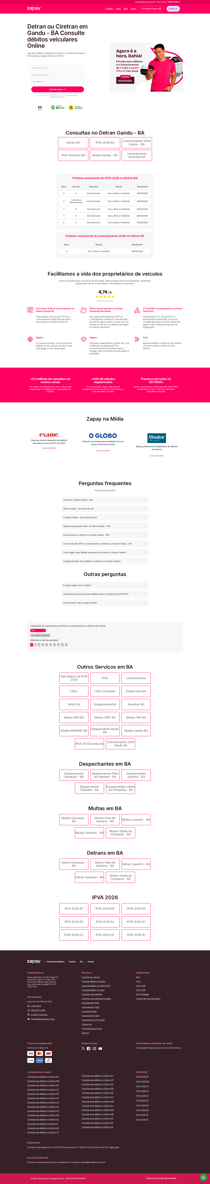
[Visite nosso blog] (83, 1049)
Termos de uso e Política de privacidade (64, 96)
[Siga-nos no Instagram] (94, 1049)
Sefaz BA (74, 704)
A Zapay (109, 8)
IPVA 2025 (140, 986)
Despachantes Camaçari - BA (74, 775)
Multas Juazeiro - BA (136, 819)
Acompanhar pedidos (149, 9)
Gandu (91, 962)
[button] (105, 500)
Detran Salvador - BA (89, 877)
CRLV (73, 691)
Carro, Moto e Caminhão (40, 635)
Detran (72, 962)
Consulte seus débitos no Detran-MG (43, 1081)
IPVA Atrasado (142, 994)
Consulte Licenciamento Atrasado (96, 999)
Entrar (172, 9)
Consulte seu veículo (91, 977)
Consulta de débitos (55, 962)
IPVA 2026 (140, 990)
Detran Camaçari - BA (73, 864)
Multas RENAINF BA (74, 730)
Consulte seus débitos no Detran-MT (43, 1115)
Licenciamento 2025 (90, 1003)
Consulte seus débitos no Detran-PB (97, 1118)
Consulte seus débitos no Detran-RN (98, 1088)
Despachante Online (90, 1016)
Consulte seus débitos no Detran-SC (43, 1089)
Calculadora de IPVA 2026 (74, 678)
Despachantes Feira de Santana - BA (105, 775)
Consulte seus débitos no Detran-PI (42, 1124)
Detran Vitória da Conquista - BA (120, 877)
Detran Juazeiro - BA (136, 864)
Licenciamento (136, 678)
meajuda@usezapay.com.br (43, 1019)
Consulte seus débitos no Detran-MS (98, 1114)
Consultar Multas (89, 1011)
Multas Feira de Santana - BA (105, 819)
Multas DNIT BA (104, 717)
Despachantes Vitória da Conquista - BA (120, 788)
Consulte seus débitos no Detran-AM (98, 1101)
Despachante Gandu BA (105, 730)
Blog (126, 8)
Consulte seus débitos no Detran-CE (43, 1098)
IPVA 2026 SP (74, 908)
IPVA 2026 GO (73, 935)
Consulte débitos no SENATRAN (96, 986)
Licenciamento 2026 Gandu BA (120, 743)
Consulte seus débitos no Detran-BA (98, 1093)
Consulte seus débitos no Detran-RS (97, 1084)
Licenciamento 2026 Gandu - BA (136, 142)
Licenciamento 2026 (90, 1007)
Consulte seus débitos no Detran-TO (43, 1132)
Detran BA (73, 142)
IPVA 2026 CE (105, 935)
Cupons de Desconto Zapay (148, 999)
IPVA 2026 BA (105, 142)
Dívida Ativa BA (136, 691)
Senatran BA (136, 704)
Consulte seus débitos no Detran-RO (98, 1123)
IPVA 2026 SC (136, 921)
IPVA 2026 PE (136, 935)
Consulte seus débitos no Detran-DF (43, 1077)
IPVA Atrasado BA (73, 155)
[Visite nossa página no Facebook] (89, 1049)
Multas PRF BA (136, 717)
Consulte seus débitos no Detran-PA (43, 1119)
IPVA (105, 678)
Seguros (85, 1033)
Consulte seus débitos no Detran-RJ (97, 1076)
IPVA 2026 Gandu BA (89, 743)
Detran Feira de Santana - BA (105, 864)
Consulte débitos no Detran (93, 981)
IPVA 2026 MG (105, 908)
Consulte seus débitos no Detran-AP (43, 1102)
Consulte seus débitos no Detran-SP (97, 1080)
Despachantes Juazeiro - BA (136, 775)
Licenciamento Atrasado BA (137, 155)
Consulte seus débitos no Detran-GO (43, 1111)
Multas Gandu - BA (105, 155)
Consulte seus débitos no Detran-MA (98, 1110)
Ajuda (133, 8)
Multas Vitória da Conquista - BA (120, 832)
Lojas (118, 8)
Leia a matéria (49, 448)
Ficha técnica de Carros (92, 1029)
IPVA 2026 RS (74, 921)
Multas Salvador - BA (89, 832)
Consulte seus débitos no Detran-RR (43, 1128)
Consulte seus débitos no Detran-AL (97, 1106)
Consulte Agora (56, 89)
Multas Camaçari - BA (73, 819)
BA (81, 962)
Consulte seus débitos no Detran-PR (43, 1085)
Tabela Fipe (87, 1024)
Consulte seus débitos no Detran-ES (97, 1097)
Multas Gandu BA (136, 730)
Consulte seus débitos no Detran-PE (43, 1094)
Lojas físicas (36, 1006)
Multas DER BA (74, 717)
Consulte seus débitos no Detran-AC (43, 1107)
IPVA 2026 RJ (105, 921)
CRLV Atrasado (105, 691)
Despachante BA (105, 704)
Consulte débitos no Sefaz (93, 990)
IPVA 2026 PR (136, 908)
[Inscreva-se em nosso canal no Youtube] (100, 1049)
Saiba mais (114, 1147)
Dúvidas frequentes (39, 1015)
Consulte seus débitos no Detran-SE (97, 1127)
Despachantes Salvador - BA (89, 788)
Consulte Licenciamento (92, 994)
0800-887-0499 (38, 1010)
